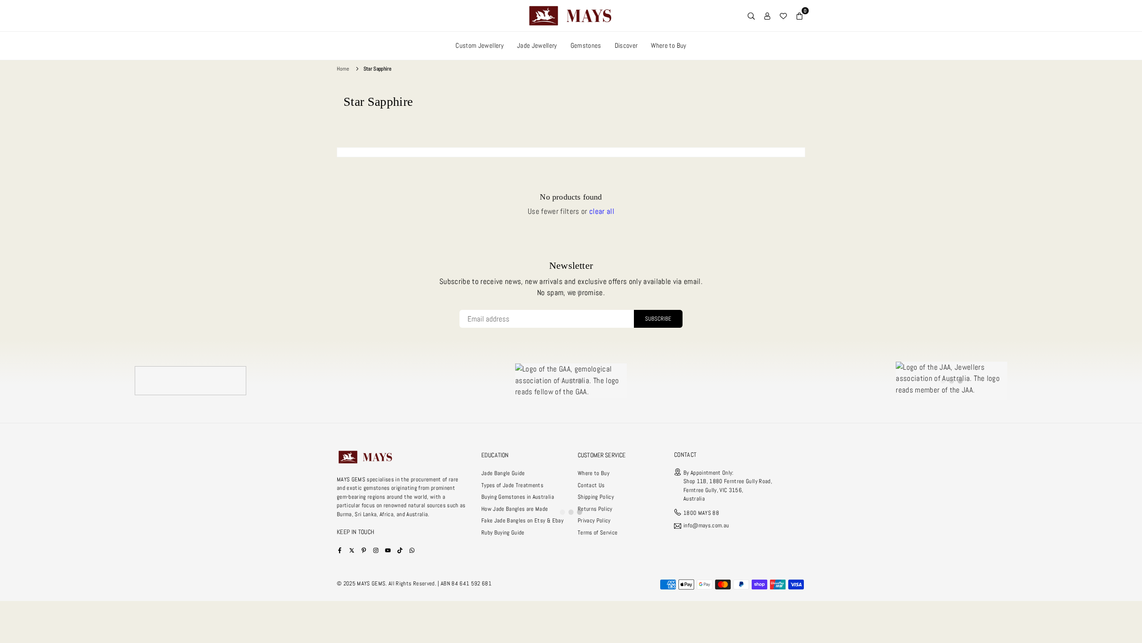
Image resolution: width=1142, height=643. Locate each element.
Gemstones (586, 45)
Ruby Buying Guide (503, 532)
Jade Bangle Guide (503, 473)
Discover (626, 45)
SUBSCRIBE (658, 318)
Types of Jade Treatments (512, 485)
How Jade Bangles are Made (514, 509)
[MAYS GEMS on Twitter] (352, 550)
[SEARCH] (751, 15)
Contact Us (591, 485)
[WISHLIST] (783, 15)
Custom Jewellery (479, 45)
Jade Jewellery (537, 45)
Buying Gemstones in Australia (517, 497)
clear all (601, 211)
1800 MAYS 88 (701, 513)
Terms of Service (597, 532)
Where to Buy (668, 45)
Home (343, 68)
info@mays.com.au (706, 525)
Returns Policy (595, 509)
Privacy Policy (594, 520)
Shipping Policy (596, 497)
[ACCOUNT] (767, 15)
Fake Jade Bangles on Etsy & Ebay (522, 520)
